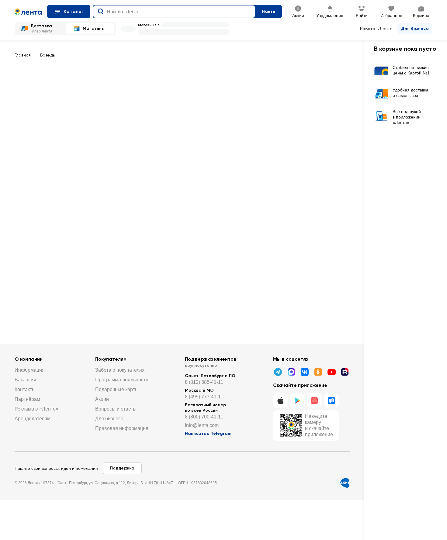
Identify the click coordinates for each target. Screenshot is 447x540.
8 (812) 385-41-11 (204, 382)
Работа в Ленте (376, 28)
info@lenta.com (202, 425)
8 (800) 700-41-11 (204, 416)
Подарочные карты (117, 389)
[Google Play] (297, 400)
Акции (102, 399)
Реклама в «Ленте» (36, 408)
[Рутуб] (345, 372)
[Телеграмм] (278, 372)
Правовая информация (121, 428)
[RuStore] (331, 400)
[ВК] (305, 372)
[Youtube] (331, 372)
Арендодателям (32, 418)
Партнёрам (27, 399)
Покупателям (110, 359)
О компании (29, 359)
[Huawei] (314, 400)
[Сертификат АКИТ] (345, 483)
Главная (23, 55)
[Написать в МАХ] (291, 372)
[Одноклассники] (318, 372)
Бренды (48, 55)
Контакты (25, 389)
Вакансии (25, 379)
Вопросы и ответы (116, 408)
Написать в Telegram (208, 433)
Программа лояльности (121, 379)
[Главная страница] (28, 11)
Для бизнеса (415, 28)
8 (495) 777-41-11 (204, 396)
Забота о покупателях (119, 370)
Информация (30, 370)
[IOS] (280, 400)
